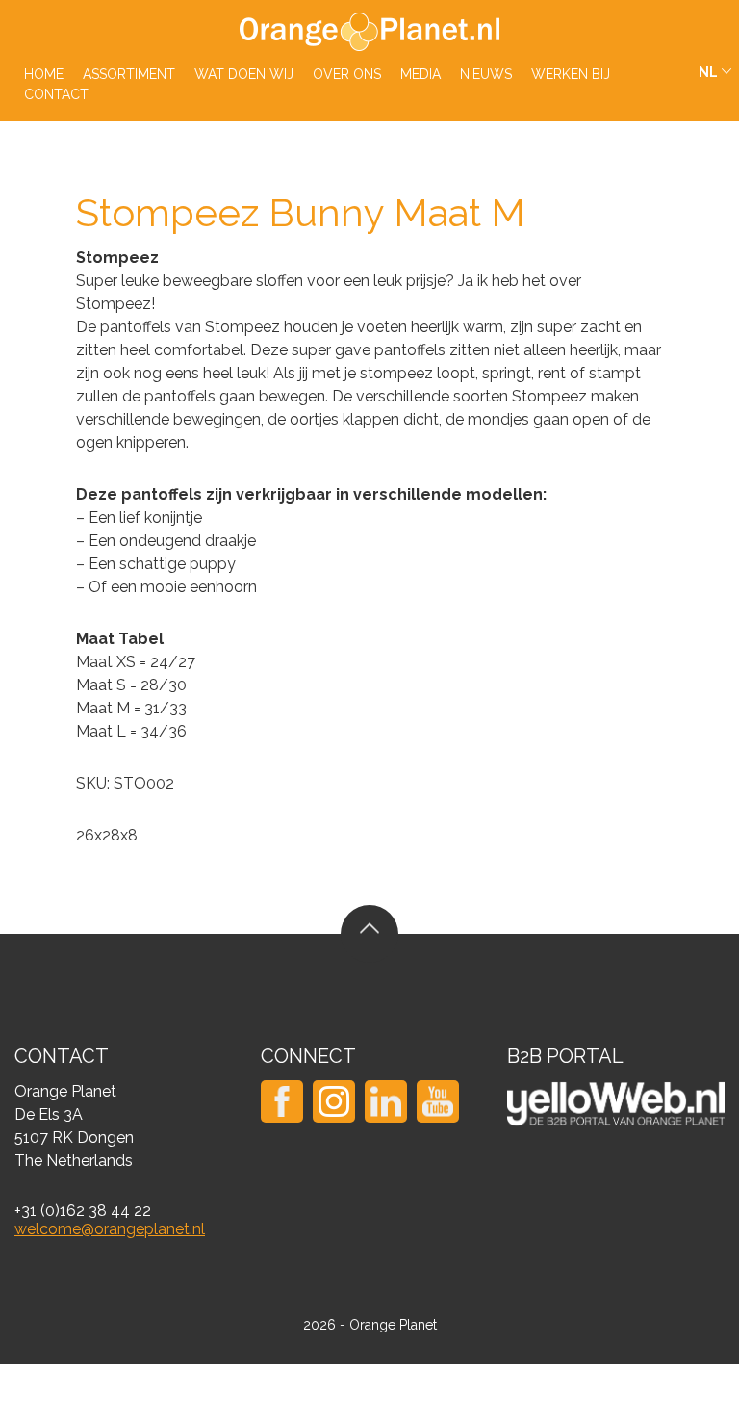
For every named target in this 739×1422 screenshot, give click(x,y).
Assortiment (129, 74)
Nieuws (486, 74)
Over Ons (347, 74)
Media (420, 74)
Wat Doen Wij (243, 74)
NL (708, 72)
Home (44, 74)
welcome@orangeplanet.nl (109, 1229)
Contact (56, 94)
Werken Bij (570, 74)
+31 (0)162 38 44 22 (82, 1211)
